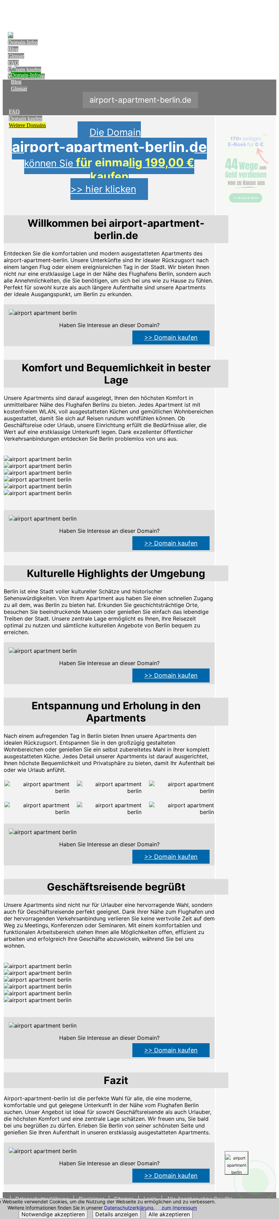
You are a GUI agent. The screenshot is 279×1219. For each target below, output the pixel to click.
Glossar (16, 56)
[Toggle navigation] (269, 12)
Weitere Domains (27, 125)
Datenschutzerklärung (128, 1208)
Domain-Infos (23, 42)
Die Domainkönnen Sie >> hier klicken (109, 160)
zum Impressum (179, 1208)
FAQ (13, 63)
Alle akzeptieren (169, 1214)
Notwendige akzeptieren (53, 1214)
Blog (13, 49)
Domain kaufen (25, 118)
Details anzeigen (116, 1214)
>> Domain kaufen (171, 337)
